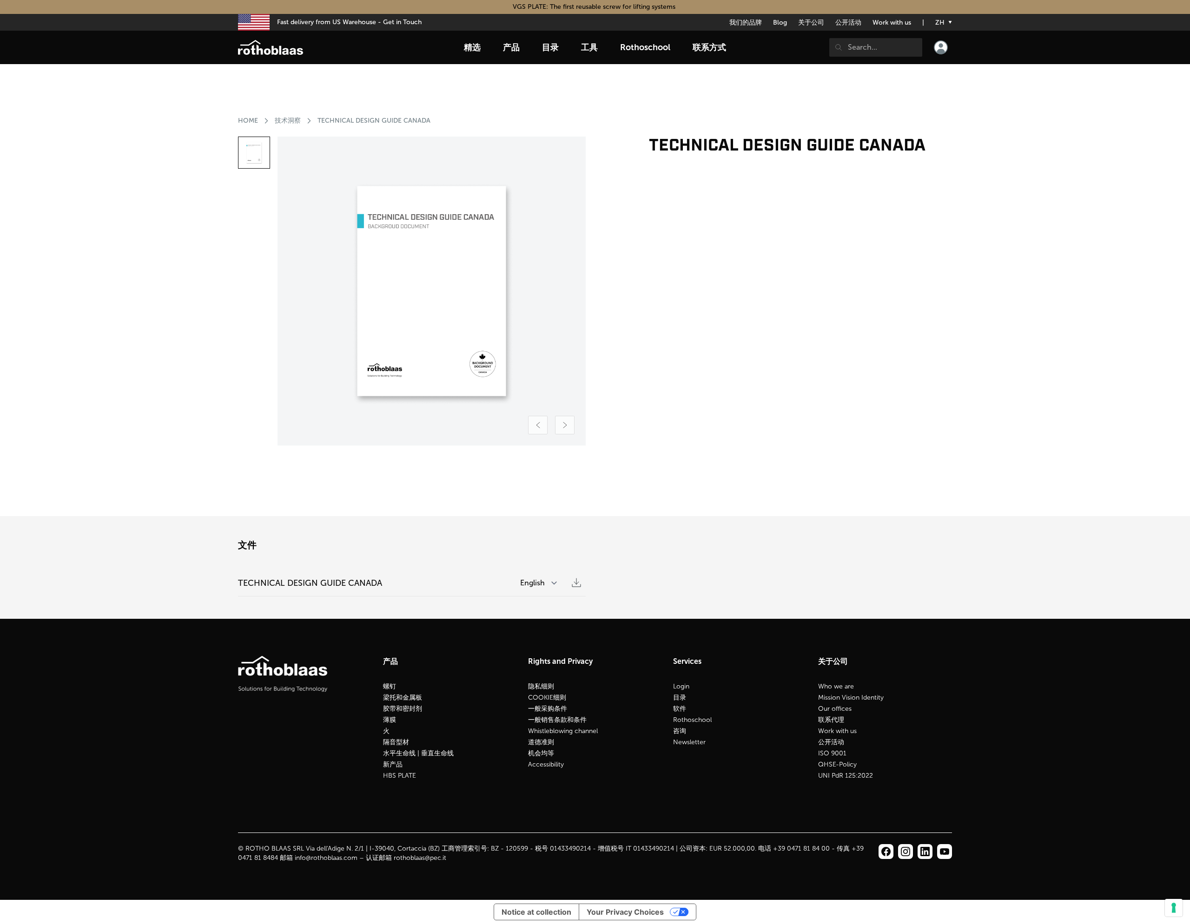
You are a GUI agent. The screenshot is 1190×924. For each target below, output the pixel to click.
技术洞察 (288, 120)
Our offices (835, 708)
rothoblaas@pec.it (420, 857)
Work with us (892, 22)
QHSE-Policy (837, 764)
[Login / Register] (941, 47)
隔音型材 (396, 742)
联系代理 (831, 719)
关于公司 (811, 22)
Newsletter (689, 742)
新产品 (393, 764)
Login (681, 686)
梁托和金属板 (402, 697)
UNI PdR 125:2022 (845, 775)
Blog (780, 22)
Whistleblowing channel (563, 730)
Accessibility (546, 764)
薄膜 (389, 719)
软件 (679, 708)
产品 (511, 47)
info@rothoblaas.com (326, 857)
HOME (248, 120)
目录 (679, 697)
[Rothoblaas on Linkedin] (905, 851)
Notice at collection (536, 912)
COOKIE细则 (547, 697)
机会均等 (541, 753)
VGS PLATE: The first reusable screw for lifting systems (595, 6)
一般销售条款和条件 (557, 719)
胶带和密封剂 (402, 708)
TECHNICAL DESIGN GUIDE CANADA (373, 120)
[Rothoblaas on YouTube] (944, 851)
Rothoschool (692, 719)
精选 (472, 47)
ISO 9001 (832, 753)
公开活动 (848, 22)
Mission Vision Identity (851, 697)
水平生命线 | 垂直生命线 (418, 753)
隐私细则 (541, 686)
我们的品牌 (745, 22)
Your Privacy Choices (625, 912)
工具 (589, 47)
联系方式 (709, 47)
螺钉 (389, 686)
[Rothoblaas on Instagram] (925, 851)
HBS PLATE (399, 775)
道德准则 (541, 742)
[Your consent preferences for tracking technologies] (1174, 908)
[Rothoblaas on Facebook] (886, 851)
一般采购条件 (547, 708)
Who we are (836, 686)
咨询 (679, 730)
